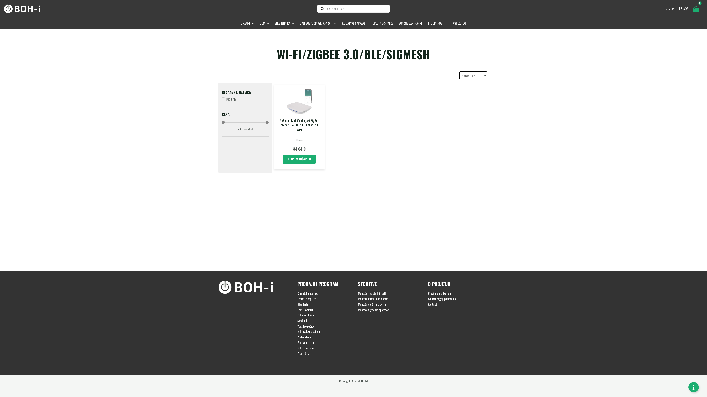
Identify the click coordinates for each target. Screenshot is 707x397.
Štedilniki (302, 321)
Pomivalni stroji (306, 342)
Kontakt (432, 304)
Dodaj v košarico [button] (299, 159)
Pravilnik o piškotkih (439, 293)
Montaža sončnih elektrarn (373, 304)
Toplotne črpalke (306, 299)
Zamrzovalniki (305, 310)
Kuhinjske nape (305, 348)
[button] (252, 23)
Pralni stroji (304, 337)
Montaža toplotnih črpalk (372, 293)
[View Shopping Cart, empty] (696, 9)
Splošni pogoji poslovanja (442, 299)
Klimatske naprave (307, 293)
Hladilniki (302, 304)
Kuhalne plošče (305, 315)
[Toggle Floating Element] (693, 387)
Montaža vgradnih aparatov (373, 310)
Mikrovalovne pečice (308, 331)
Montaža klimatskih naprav (373, 299)
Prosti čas (303, 353)
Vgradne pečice (305, 326)
